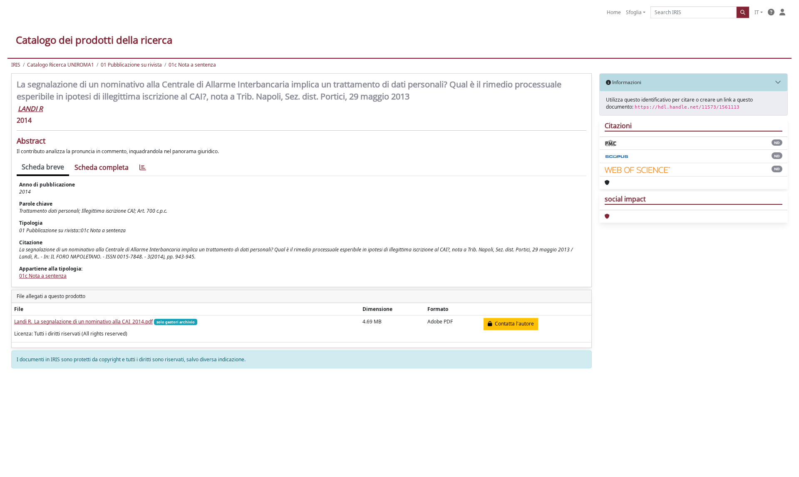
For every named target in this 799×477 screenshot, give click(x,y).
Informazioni (626, 82)
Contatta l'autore (513, 323)
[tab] (142, 167)
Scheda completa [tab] (101, 167)
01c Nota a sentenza (192, 64)
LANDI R (30, 108)
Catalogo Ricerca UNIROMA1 (60, 64)
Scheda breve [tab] (43, 166)
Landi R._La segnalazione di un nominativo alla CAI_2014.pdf (83, 321)
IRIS (15, 64)
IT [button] (756, 12)
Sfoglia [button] (634, 12)
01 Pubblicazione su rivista (131, 64)
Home (614, 12)
